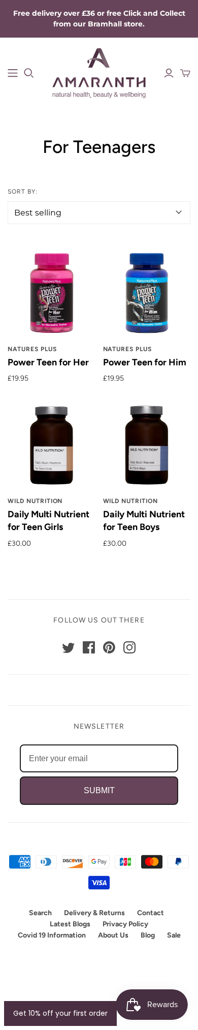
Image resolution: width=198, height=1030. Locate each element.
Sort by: (23, 191)
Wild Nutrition (35, 501)
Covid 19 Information (52, 935)
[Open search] (29, 73)
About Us (113, 935)
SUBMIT (99, 790)
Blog (148, 935)
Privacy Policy (125, 924)
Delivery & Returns (94, 913)
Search (40, 913)
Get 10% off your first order (60, 1013)
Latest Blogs (70, 924)
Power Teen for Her (48, 362)
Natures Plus (32, 349)
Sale (174, 935)
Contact (150, 913)
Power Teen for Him (144, 362)
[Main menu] (13, 73)
